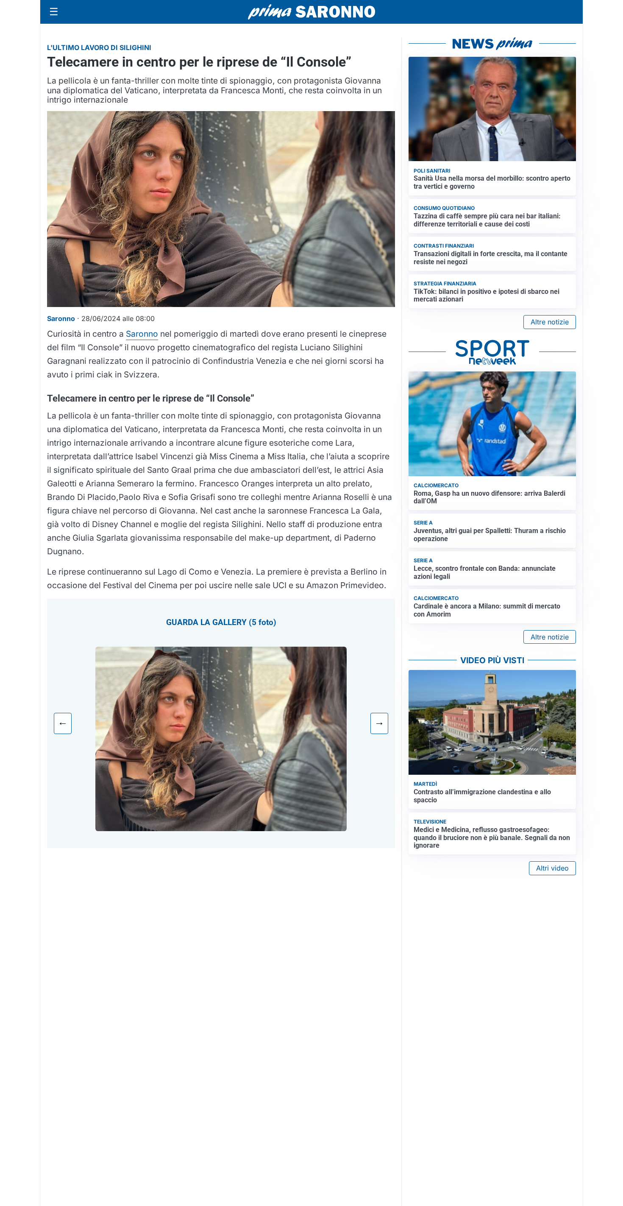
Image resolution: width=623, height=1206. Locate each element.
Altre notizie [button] (550, 322)
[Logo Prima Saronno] (311, 12)
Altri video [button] (552, 868)
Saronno (142, 334)
